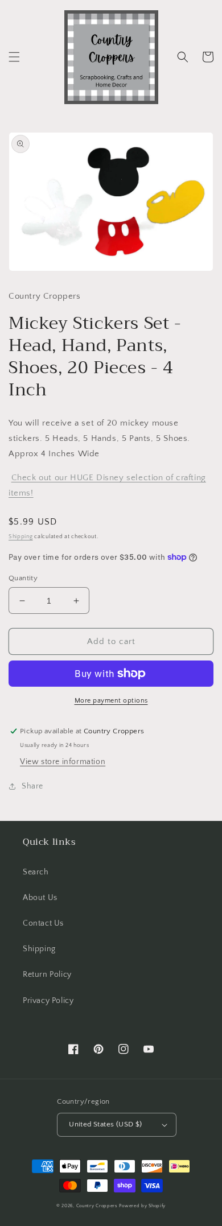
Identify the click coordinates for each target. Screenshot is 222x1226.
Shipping (21, 537)
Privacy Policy (48, 1000)
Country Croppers (97, 1205)
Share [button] (32, 786)
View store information (62, 761)
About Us (40, 897)
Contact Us (43, 923)
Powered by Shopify (142, 1205)
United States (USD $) (105, 1124)
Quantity (23, 578)
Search (36, 872)
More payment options (111, 700)
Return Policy (47, 974)
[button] (14, 56)
